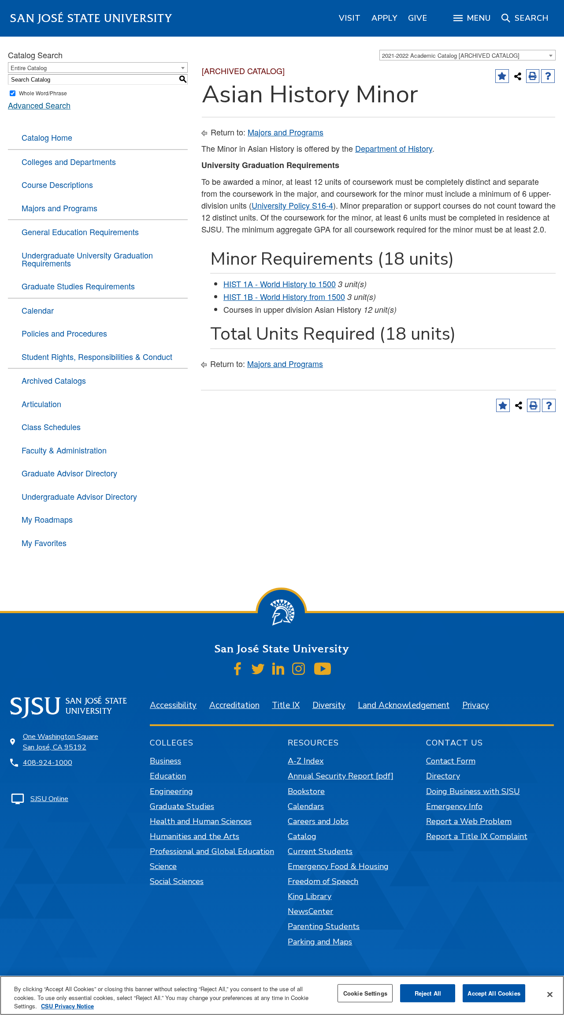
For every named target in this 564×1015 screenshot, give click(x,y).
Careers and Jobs (318, 821)
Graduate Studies (182, 806)
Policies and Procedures (64, 333)
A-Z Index (305, 761)
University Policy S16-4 (292, 205)
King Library (309, 896)
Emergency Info (454, 806)
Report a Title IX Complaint (476, 836)
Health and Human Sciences (201, 821)
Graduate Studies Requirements (78, 286)
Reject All (428, 993)
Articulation (41, 403)
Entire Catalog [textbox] (29, 68)
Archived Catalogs (54, 380)
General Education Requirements (80, 231)
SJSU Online (49, 799)
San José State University (91, 18)
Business (165, 761)
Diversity (328, 705)
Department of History (393, 148)
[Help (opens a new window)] (548, 76)
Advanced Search (39, 105)
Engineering (171, 791)
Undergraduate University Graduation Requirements (87, 259)
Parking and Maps (320, 941)
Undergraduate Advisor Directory (79, 496)
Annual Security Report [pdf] (340, 776)
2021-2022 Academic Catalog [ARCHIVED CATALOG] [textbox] (450, 55)
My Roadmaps (47, 519)
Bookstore (306, 791)
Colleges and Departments (69, 161)
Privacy (475, 705)
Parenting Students (324, 926)
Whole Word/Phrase (43, 93)
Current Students (320, 851)
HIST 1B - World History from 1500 (284, 296)
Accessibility (173, 705)
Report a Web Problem (469, 821)
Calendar (38, 310)
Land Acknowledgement (403, 705)
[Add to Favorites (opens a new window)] (502, 76)
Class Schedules (51, 426)
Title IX (286, 705)
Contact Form (450, 761)
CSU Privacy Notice (67, 1006)
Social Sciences (177, 881)
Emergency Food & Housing (338, 866)
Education (168, 776)
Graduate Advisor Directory (69, 473)
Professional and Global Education (212, 851)
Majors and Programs (59, 207)
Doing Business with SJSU (473, 791)
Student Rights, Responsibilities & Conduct (97, 356)
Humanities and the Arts (194, 836)
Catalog (302, 836)
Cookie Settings (365, 993)
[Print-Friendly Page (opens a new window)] (533, 76)
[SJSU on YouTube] (322, 669)
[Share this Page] (518, 76)
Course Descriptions (57, 184)
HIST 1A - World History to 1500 (279, 283)
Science (163, 866)
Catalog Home (47, 137)
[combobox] (467, 55)
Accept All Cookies (494, 993)
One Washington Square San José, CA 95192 (60, 742)
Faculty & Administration (64, 450)
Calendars (306, 806)
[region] (350, 18)
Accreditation (234, 705)
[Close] (550, 994)
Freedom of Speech (323, 881)
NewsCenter (310, 911)
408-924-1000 (47, 763)
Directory (443, 776)
